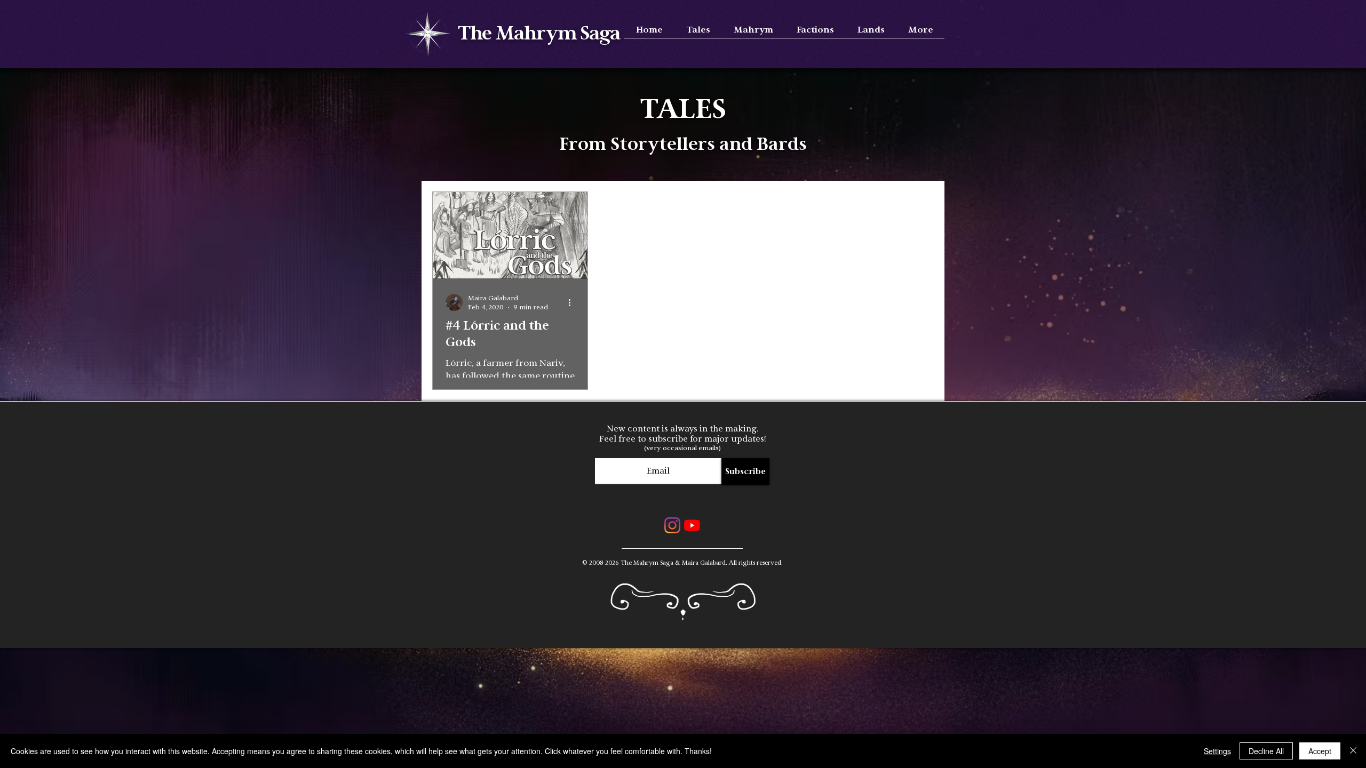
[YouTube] (692, 525)
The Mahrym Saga (539, 33)
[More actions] (573, 302)
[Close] (1353, 750)
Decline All (1266, 751)
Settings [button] (1217, 751)
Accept (1319, 751)
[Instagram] (672, 525)
